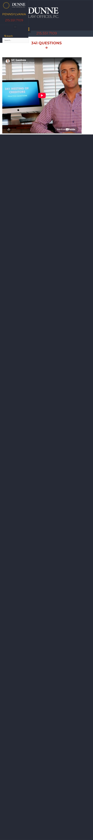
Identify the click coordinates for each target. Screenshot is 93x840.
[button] (15, 27)
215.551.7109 (14, 20)
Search (5, 33)
